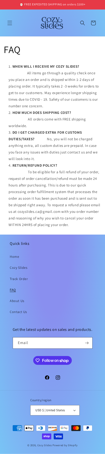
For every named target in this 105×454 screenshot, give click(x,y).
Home (14, 256)
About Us (17, 301)
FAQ (13, 290)
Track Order (19, 279)
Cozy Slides (19, 267)
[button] (9, 23)
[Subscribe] (87, 343)
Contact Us (18, 312)
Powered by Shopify (65, 445)
